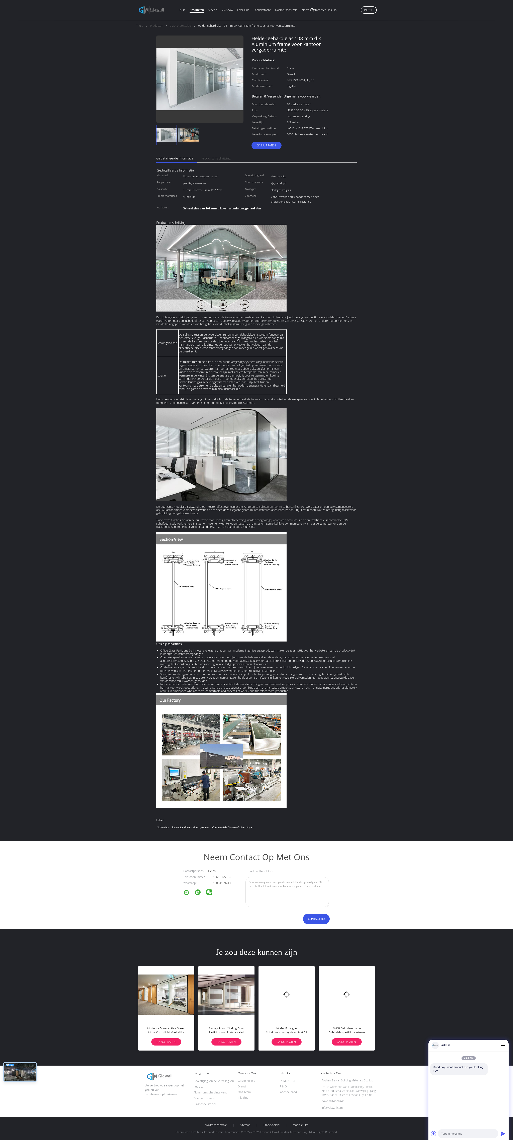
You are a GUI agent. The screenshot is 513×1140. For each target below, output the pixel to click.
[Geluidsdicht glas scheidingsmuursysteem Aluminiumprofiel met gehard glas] (287, 994)
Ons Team (244, 1092)
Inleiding (243, 1097)
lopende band (288, 1092)
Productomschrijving (215, 158)
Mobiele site (300, 1125)
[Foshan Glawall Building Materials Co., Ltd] (188, 893)
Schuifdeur (163, 827)
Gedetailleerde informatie (174, 158)
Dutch (368, 10)
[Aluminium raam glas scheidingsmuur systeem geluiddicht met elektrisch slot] (347, 994)
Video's (212, 10)
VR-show (227, 10)
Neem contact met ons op (319, 10)
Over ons (243, 10)
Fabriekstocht (262, 10)
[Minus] (503, 1045)
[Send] (503, 1133)
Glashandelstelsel (205, 1104)
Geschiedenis (246, 1081)
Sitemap (245, 1125)
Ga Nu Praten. (266, 145)
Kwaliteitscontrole (286, 10)
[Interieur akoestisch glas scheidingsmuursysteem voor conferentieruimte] (226, 994)
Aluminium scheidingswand (210, 1092)
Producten (197, 10)
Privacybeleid (272, 1125)
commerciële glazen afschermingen (232, 827)
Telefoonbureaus (204, 1098)
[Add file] (433, 1133)
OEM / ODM (287, 1081)
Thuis (182, 10)
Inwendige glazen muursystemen (190, 827)
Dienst (242, 1086)
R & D (283, 1086)
